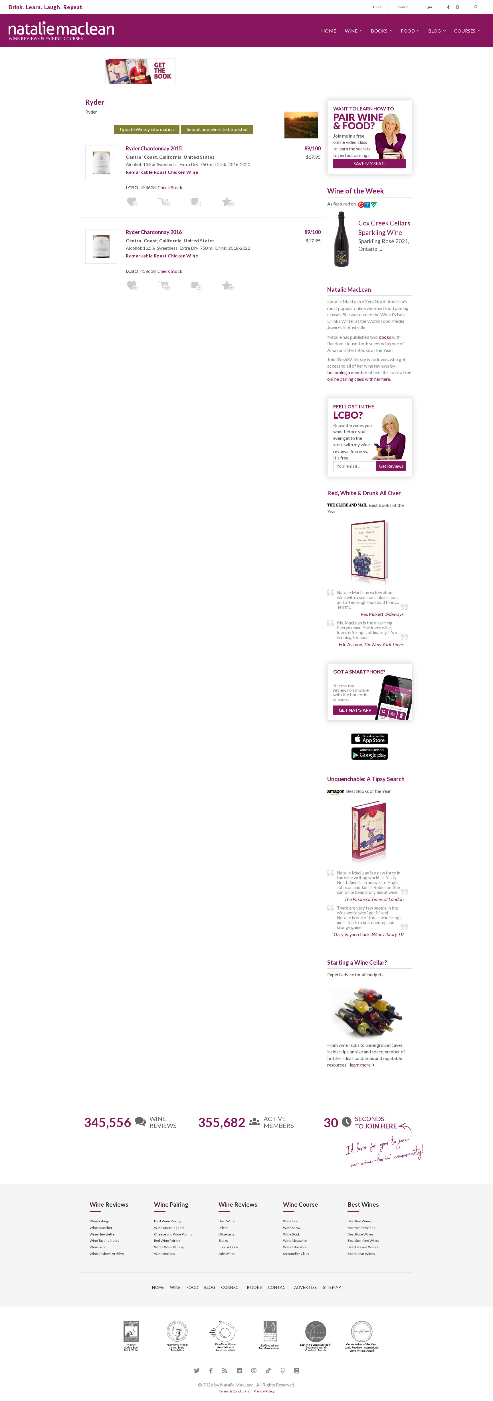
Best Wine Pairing (167, 1221)
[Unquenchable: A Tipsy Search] (369, 833)
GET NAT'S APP (355, 710)
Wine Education (295, 1247)
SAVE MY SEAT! (369, 163)
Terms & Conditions (234, 1391)
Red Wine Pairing (167, 1240)
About (376, 7)
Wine (351, 30)
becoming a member (347, 372)
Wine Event (292, 1221)
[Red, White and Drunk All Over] (369, 553)
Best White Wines (361, 1227)
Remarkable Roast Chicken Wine (162, 172)
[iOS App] (369, 738)
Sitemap (332, 1287)
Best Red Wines (359, 1221)
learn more (360, 1064)
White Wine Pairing (168, 1247)
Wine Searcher (101, 1227)
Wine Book (291, 1234)
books (385, 337)
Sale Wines (227, 1253)
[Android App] (369, 753)
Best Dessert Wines (362, 1247)
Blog (434, 30)
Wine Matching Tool (169, 1227)
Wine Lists (98, 1247)
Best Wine (227, 1221)
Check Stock (169, 187)
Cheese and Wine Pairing (173, 1234)
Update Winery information (147, 129)
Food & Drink (229, 1247)
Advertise (305, 1287)
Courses (465, 30)
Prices (223, 1227)
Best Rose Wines (360, 1234)
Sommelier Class (296, 1253)
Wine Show (291, 1227)
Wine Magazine (295, 1240)
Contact (403, 7)
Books (379, 30)
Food (408, 30)
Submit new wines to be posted (217, 129)
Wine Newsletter (103, 1234)
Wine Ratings (100, 1221)
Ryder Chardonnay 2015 (154, 148)
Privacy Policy (264, 1391)
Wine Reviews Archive (107, 1253)
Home (328, 30)
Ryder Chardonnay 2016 (154, 232)
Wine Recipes (164, 1253)
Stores (224, 1240)
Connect (231, 1287)
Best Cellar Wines (361, 1253)
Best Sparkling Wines (363, 1240)
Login (428, 7)
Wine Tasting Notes (104, 1240)
